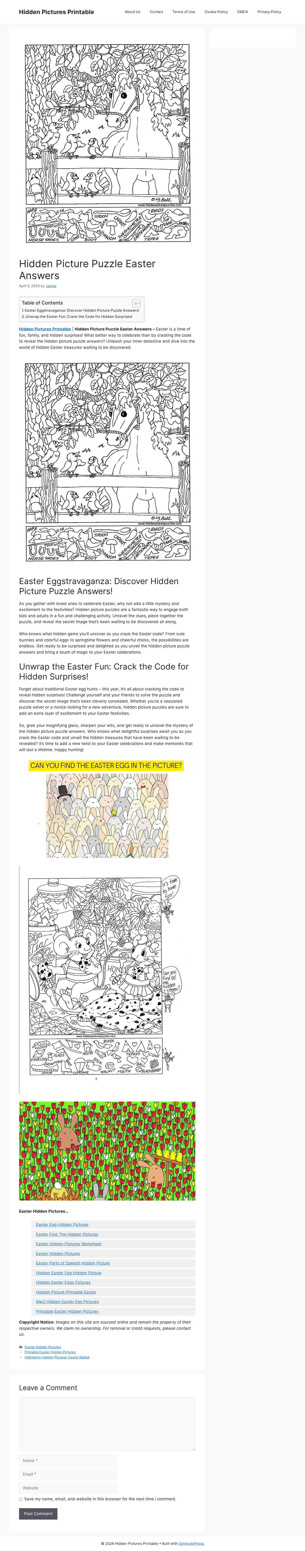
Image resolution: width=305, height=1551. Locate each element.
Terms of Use (184, 12)
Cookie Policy (216, 12)
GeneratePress (191, 1543)
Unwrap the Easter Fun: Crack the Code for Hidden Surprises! (78, 316)
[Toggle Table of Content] (134, 303)
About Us (132, 12)
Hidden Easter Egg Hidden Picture (69, 1272)
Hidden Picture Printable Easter (66, 1292)
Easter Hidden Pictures (58, 1253)
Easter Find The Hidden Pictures (67, 1234)
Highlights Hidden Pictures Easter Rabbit (57, 1357)
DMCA (242, 12)
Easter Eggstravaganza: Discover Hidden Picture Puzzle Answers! (82, 310)
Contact (156, 12)
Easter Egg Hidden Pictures (62, 1224)
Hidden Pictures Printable (56, 11)
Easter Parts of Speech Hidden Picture (73, 1263)
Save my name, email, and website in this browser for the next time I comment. (100, 1499)
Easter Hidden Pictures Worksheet (69, 1243)
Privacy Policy (269, 12)
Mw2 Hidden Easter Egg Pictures (67, 1301)
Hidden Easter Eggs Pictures (63, 1282)
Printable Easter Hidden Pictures (67, 1311)
